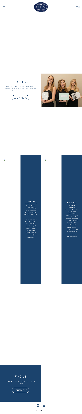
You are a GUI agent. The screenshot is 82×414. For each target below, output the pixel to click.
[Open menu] (4, 7)
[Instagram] (44, 405)
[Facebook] (38, 405)
